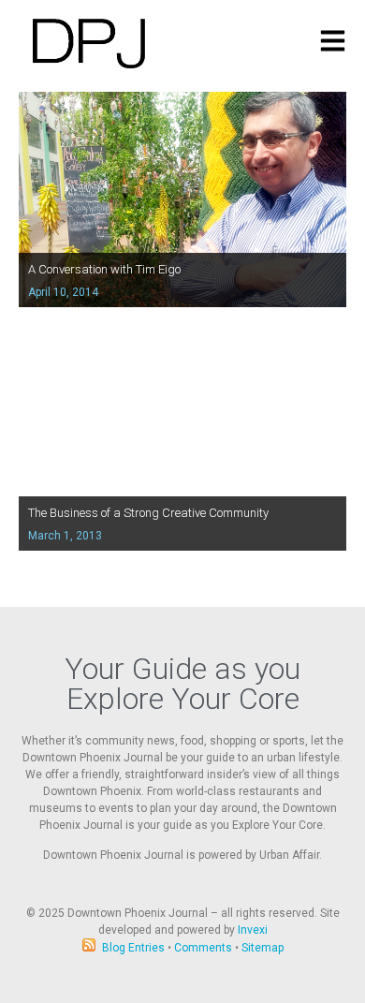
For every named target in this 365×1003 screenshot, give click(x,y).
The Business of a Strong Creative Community (148, 513)
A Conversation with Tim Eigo (104, 269)
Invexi (253, 930)
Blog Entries (133, 947)
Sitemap (262, 947)
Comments (203, 947)
